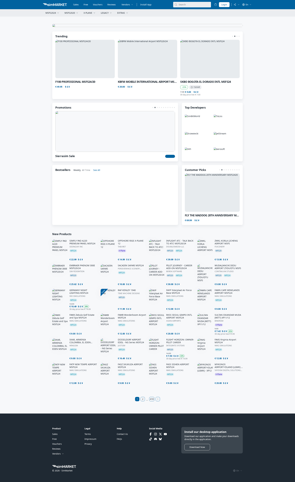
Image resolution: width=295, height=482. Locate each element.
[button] (232, 36)
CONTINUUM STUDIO (224, 271)
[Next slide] (232, 59)
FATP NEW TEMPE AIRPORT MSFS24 (83, 366)
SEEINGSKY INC (76, 247)
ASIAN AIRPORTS (173, 321)
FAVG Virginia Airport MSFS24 (225, 341)
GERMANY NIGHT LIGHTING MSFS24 (78, 291)
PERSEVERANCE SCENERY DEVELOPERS (129, 268)
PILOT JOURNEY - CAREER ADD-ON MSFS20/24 (179, 267)
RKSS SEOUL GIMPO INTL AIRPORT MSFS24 (179, 316)
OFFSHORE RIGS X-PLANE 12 (131, 242)
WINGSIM (73, 345)
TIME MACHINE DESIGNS (129, 293)
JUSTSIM (121, 345)
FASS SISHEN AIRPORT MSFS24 (177, 366)
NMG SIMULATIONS (174, 296)
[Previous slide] (63, 59)
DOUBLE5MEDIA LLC (175, 247)
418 (152, 399)
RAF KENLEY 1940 (127, 290)
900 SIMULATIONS (77, 296)
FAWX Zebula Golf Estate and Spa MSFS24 (81, 316)
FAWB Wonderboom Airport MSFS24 (132, 316)
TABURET (122, 247)
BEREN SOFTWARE (174, 271)
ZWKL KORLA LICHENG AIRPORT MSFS (226, 242)
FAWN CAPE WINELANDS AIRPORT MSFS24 (227, 291)
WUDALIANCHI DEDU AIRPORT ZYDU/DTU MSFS (228, 267)
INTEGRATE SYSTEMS (175, 345)
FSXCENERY (220, 247)
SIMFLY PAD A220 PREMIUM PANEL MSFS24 (82, 242)
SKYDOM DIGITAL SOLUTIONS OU (228, 370)
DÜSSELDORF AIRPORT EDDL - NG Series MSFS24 (131, 341)
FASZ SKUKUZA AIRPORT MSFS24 (130, 366)
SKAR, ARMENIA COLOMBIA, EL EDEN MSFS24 (80, 341)
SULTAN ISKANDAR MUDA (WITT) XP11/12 (228, 316)
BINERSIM (219, 321)
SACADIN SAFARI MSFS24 (131, 265)
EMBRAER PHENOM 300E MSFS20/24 (82, 267)
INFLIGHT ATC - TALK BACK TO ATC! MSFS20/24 (179, 242)
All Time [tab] (86, 170)
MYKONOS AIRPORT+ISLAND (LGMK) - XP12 (228, 366)
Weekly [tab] (77, 170)
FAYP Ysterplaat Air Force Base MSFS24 (179, 291)
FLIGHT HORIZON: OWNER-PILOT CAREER (180, 341)
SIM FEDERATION (76, 271)
